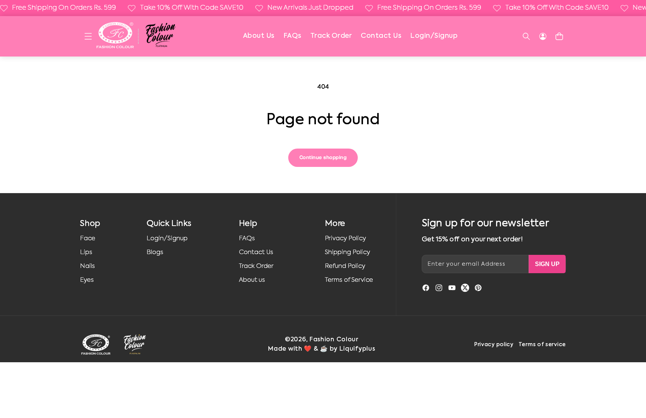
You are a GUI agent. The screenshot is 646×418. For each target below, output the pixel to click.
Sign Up (547, 264)
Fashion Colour (334, 340)
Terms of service (542, 344)
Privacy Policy (345, 238)
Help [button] (248, 224)
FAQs (292, 36)
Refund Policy (345, 266)
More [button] (335, 224)
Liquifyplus (357, 349)
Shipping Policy (347, 252)
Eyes (87, 280)
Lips (86, 252)
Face (87, 238)
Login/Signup (434, 36)
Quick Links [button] (169, 224)
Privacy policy (494, 344)
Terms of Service (349, 280)
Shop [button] (90, 224)
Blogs (155, 252)
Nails (87, 266)
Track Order (331, 36)
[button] (88, 36)
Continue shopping (323, 158)
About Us (258, 36)
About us (252, 280)
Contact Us (381, 36)
